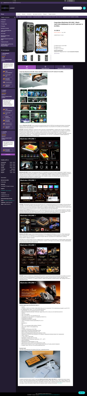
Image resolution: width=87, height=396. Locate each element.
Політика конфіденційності (55, 394)
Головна (18, 14)
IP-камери (3, 26)
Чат (82, 392)
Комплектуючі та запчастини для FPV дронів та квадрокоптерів (7, 44)
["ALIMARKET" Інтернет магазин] (5, 8)
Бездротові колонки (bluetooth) (5, 36)
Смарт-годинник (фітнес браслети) (6, 31)
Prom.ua (49, 393)
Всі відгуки (8, 154)
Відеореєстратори (5, 28)
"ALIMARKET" (60, 382)
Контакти (29, 14)
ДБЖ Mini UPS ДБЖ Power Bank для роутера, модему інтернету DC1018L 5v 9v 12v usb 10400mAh (8, 103)
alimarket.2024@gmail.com (9, 200)
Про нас (23, 14)
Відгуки (45, 14)
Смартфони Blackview (37, 16)
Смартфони (29, 16)
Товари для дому (4, 41)
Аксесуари (3, 33)
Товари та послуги (22, 16)
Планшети (3, 21)
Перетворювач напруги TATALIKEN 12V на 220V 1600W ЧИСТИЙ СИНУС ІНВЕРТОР (8, 65)
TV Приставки (4, 23)
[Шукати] (80, 8)
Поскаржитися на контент (44, 394)
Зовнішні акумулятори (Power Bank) (7, 39)
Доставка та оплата (37, 14)
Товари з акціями (51, 14)
